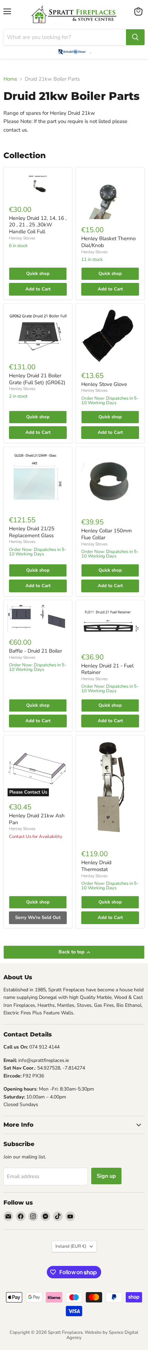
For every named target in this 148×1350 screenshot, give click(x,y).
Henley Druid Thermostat (96, 866)
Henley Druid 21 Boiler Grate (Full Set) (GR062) (37, 379)
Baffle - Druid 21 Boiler (35, 650)
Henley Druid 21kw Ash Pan (37, 819)
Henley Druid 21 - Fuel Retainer (107, 669)
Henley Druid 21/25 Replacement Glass (31, 532)
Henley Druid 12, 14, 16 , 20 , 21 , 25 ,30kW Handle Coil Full (37, 225)
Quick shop (38, 273)
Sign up (106, 1176)
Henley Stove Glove (104, 384)
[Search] (135, 37)
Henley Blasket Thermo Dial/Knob (108, 242)
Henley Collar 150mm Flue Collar (106, 534)
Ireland (70, 1246)
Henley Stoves (22, 238)
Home (10, 79)
